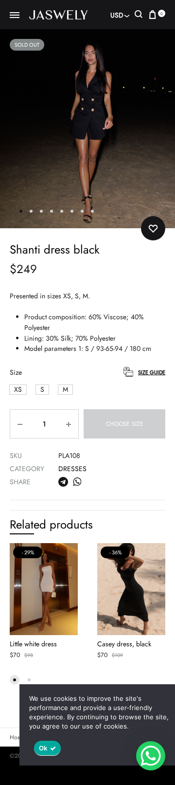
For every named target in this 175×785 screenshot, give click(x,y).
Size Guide (151, 372)
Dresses (72, 469)
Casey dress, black (124, 644)
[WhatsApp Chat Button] (150, 755)
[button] (18, 389)
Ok (43, 748)
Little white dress (33, 644)
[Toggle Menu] (14, 15)
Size (16, 372)
